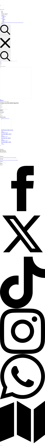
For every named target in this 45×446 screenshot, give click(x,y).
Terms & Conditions (14, 157)
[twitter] (22, 256)
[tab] (1, 110)
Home (0, 99)
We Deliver (7, 157)
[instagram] (22, 353)
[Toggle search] (5, 30)
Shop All (2, 12)
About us (2, 18)
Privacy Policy (10, 157)
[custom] (22, 308)
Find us (5, 157)
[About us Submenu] (3, 18)
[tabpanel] (22, 114)
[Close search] (5, 43)
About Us (1, 157)
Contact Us (3, 157)
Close (2, 11)
